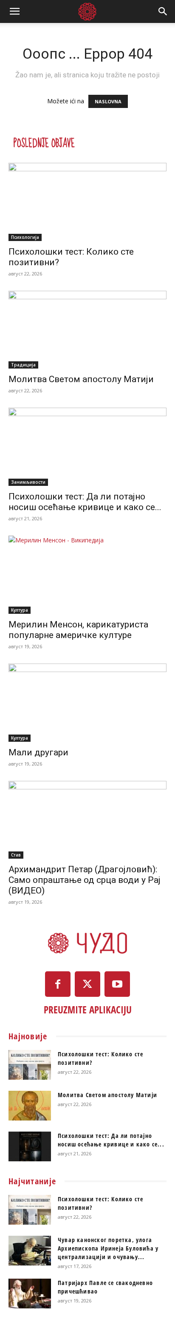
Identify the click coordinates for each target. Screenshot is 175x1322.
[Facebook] (58, 984)
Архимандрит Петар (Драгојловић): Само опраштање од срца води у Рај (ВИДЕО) (84, 880)
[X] (87, 984)
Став (16, 855)
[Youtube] (117, 984)
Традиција (23, 365)
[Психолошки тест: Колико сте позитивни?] (87, 202)
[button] (14, 11)
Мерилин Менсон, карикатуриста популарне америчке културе (78, 629)
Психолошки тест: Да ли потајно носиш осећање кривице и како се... (84, 501)
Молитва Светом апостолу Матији (81, 379)
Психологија (25, 237)
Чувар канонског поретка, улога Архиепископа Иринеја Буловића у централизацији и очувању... (108, 1248)
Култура (19, 610)
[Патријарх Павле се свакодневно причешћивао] (29, 1293)
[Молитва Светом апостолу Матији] (87, 330)
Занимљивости (28, 482)
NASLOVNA (108, 101)
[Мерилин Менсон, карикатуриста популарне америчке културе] (87, 575)
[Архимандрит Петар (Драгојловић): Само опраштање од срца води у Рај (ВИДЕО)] (87, 820)
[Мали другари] (87, 703)
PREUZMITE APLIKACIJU (88, 1009)
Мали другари (38, 752)
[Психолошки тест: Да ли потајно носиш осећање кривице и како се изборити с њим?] (87, 447)
